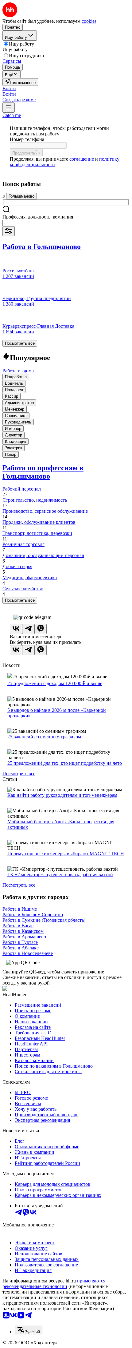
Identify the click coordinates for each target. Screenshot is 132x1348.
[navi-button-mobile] (8, 107)
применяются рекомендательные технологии (53, 1283)
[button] (9, 88)
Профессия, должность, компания (37, 216)
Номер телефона (27, 139)
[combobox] (30, 223)
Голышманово (21, 196)
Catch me (11, 115)
